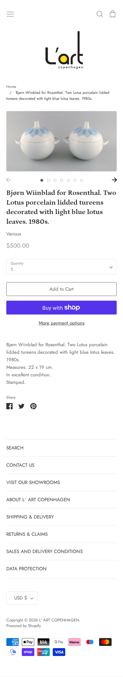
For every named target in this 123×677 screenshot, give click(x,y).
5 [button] (68, 180)
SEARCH (15, 447)
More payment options (62, 323)
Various (13, 233)
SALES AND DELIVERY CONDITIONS (44, 551)
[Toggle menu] (10, 13)
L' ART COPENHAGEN (59, 620)
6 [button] (74, 180)
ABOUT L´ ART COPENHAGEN (38, 499)
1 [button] (41, 180)
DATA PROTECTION (26, 568)
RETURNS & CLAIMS (27, 534)
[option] (61, 141)
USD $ (20, 597)
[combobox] (61, 267)
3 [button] (55, 180)
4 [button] (61, 180)
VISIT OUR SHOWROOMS (33, 482)
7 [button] (81, 180)
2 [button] (48, 180)
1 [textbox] (12, 269)
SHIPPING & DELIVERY (30, 516)
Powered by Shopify (23, 626)
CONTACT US (20, 465)
